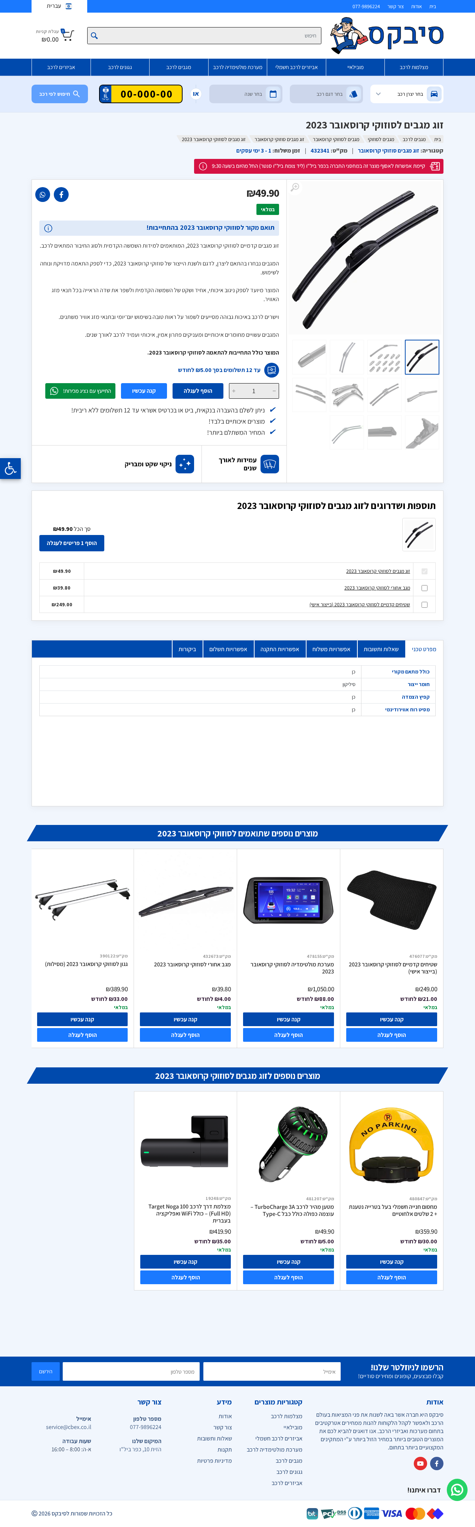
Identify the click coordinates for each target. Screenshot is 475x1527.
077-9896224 (366, 6)
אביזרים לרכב (61, 67)
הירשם (45, 1371)
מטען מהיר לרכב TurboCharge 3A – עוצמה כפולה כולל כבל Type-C (292, 1210)
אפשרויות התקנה (280, 649)
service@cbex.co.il (68, 1427)
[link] (61, 194)
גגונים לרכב (120, 67)
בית (432, 6)
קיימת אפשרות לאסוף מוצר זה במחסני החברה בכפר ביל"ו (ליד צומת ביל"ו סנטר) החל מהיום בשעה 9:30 (318, 165)
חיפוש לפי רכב (54, 94)
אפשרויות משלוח (331, 649)
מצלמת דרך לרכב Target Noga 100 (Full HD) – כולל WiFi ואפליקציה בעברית (189, 1213)
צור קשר (395, 6)
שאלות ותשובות (381, 649)
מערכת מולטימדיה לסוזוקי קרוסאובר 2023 (292, 968)
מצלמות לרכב (414, 67)
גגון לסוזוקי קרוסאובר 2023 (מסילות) (86, 964)
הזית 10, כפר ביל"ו (140, 1449)
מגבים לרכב (178, 67)
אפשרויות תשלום (228, 649)
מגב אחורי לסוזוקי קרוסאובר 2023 (377, 587)
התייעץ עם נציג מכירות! (87, 390)
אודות (416, 6)
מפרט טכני (424, 649)
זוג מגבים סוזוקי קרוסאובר (279, 139)
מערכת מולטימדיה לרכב (237, 67)
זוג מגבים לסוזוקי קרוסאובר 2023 (378, 571)
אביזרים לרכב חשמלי (296, 67)
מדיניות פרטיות (214, 1461)
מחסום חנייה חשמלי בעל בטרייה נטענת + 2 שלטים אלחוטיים (393, 1210)
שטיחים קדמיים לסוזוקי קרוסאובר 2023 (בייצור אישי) (359, 604)
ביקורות (187, 649)
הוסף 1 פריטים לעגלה (72, 543)
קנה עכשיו (144, 391)
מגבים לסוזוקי (381, 139)
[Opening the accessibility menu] (10, 468)
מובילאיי (355, 67)
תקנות (224, 1449)
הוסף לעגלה (198, 391)
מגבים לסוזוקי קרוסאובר (336, 139)
